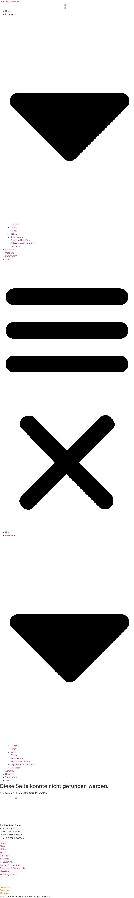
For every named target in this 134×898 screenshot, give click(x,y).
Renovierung (16, 237)
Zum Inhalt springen (9, 1)
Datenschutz (6, 880)
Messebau (15, 246)
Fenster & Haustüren (20, 240)
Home (8, 11)
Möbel (13, 230)
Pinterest (4, 893)
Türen (13, 227)
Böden (13, 234)
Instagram (5, 887)
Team (8, 259)
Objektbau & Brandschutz (23, 243)
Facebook (5, 890)
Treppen (14, 224)
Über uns (9, 252)
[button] (67, 396)
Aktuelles (9, 249)
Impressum (5, 877)
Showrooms (11, 256)
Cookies (4, 884)
